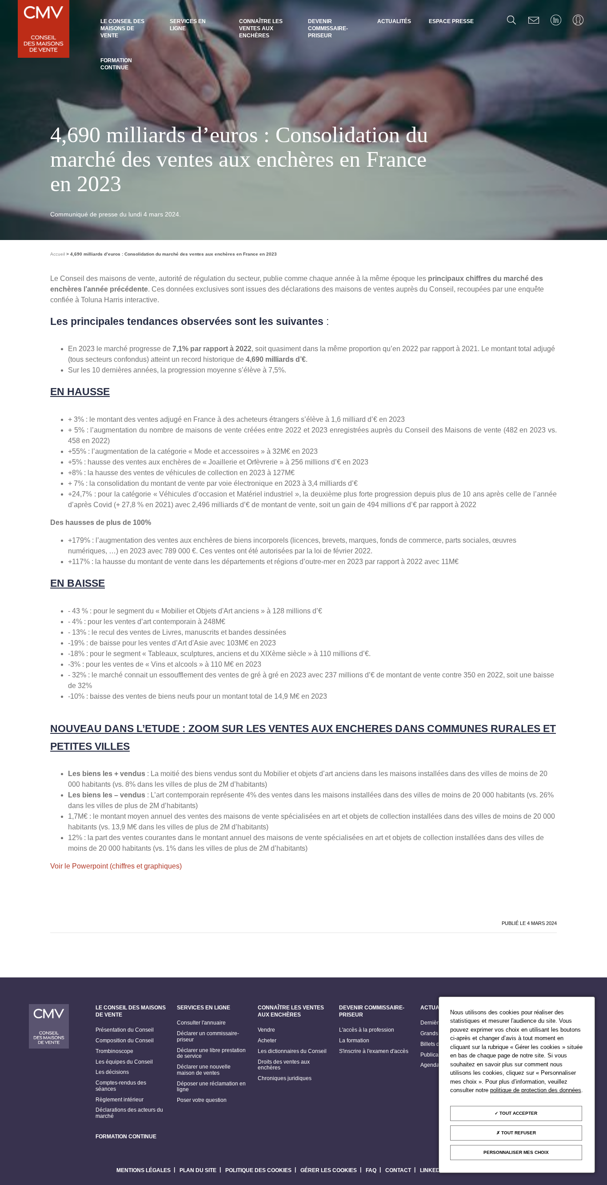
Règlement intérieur (120, 1100)
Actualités (394, 21)
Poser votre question (202, 1100)
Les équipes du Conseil (124, 1062)
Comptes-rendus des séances (121, 1086)
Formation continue (116, 64)
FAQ (371, 1170)
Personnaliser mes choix (516, 1152)
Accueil (57, 254)
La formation (354, 1041)
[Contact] (533, 20)
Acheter (267, 1041)
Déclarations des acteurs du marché (129, 1113)
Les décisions (112, 1072)
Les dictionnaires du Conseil (292, 1051)
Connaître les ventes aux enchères (261, 28)
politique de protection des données (535, 1090)
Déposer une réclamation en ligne (211, 1087)
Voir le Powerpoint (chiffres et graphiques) (116, 866)
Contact (398, 1170)
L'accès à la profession (366, 1030)
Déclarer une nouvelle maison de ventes (204, 1070)
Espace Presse (451, 21)
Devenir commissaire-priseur (328, 28)
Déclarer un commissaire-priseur (208, 1037)
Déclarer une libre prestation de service (211, 1054)
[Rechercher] (511, 20)
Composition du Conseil (125, 1041)
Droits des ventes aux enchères (284, 1065)
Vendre (266, 1030)
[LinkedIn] (556, 20)
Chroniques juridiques (284, 1078)
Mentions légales (143, 1170)
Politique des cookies (258, 1170)
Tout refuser (518, 1132)
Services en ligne (188, 25)
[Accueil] (43, 30)
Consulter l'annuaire (201, 1023)
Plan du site (198, 1170)
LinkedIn (432, 1170)
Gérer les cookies (328, 1170)
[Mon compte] (578, 20)
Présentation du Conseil (125, 1030)
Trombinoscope (114, 1051)
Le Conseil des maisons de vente (122, 28)
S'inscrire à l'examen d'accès (373, 1051)
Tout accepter (517, 1113)
